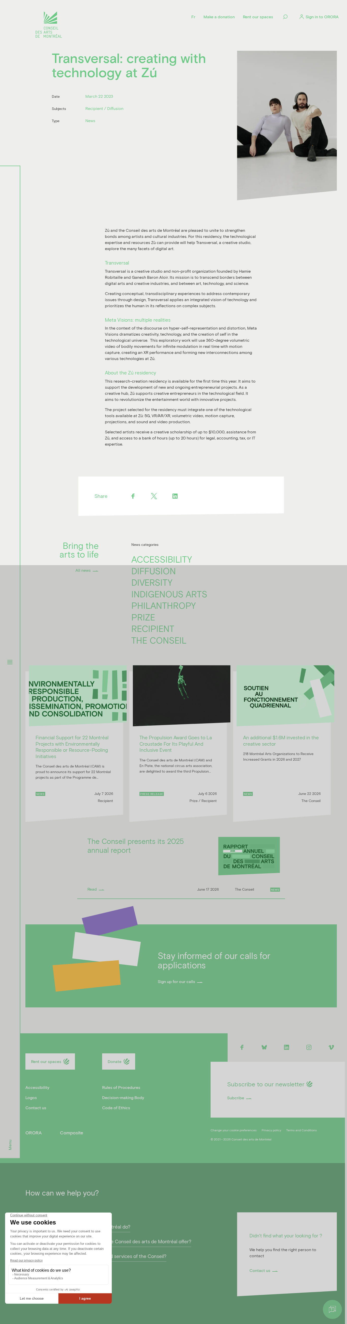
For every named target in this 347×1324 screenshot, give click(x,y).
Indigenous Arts (169, 594)
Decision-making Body (123, 1097)
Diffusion (153, 571)
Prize (143, 617)
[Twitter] (153, 496)
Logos (31, 1097)
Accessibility (161, 559)
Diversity (151, 582)
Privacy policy (271, 1130)
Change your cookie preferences (234, 1130)
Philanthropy (163, 605)
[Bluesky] (264, 1047)
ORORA (33, 1132)
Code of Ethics (116, 1107)
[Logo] (49, 25)
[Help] (332, 1309)
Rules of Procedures (121, 1087)
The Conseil (158, 640)
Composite (71, 1132)
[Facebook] (132, 496)
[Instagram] (309, 1047)
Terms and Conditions (301, 1130)
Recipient (152, 628)
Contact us (35, 1107)
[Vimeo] (331, 1047)
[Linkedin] (174, 496)
